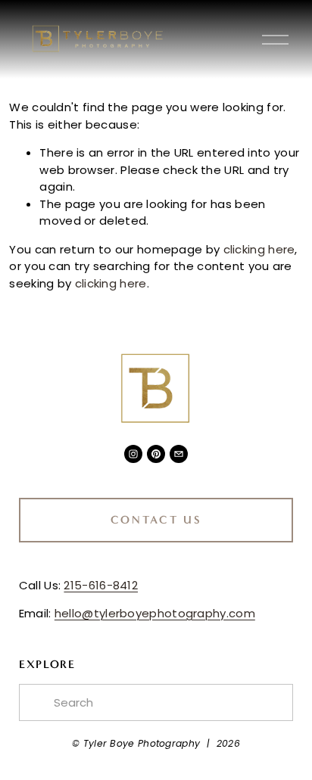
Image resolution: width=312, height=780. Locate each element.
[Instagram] (133, 454)
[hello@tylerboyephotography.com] (179, 454)
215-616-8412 (101, 585)
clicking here (259, 249)
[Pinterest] (156, 454)
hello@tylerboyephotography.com (155, 613)
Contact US (156, 520)
